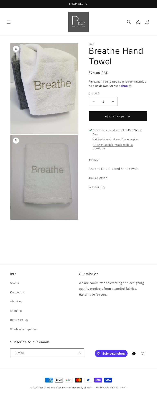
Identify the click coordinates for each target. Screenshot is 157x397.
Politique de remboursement (111, 387)
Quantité (94, 93)
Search (14, 283)
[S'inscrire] (79, 353)
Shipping (16, 310)
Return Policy (19, 320)
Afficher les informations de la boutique (113, 146)
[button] (8, 21)
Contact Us (17, 292)
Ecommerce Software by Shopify (75, 387)
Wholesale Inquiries (23, 329)
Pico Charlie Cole (48, 387)
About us (16, 301)
